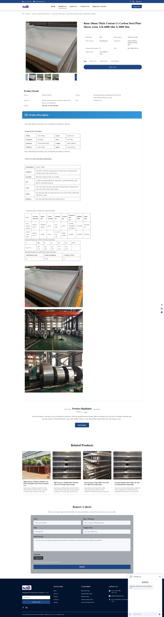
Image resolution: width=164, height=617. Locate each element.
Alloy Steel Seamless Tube (87, 602)
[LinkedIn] (162, 308)
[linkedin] (27, 607)
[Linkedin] (133, 1)
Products (62, 6)
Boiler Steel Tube (85, 590)
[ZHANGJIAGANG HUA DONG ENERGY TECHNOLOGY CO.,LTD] (26, 6)
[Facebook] (130, 1)
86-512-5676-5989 (116, 590)
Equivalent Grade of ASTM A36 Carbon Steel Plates (40, 211)
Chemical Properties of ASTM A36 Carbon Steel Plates (40, 240)
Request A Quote (99, 6)
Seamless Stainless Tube (87, 599)
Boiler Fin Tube (85, 596)
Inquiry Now (137, 6)
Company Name (88, 528)
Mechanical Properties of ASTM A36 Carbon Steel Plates (40, 252)
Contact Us (84, 6)
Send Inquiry (82, 425)
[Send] (159, 614)
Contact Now (36, 491)
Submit (82, 567)
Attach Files (36, 554)
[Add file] (130, 614)
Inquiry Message (38, 536)
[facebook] (23, 607)
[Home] (23, 14)
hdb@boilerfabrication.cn (40, 1)
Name (35, 528)
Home (53, 6)
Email (35, 519)
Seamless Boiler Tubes (86, 593)
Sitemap (56, 602)
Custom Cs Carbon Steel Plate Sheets (41, 14)
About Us (73, 6)
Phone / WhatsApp (88, 519)
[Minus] (160, 577)
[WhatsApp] (162, 312)
